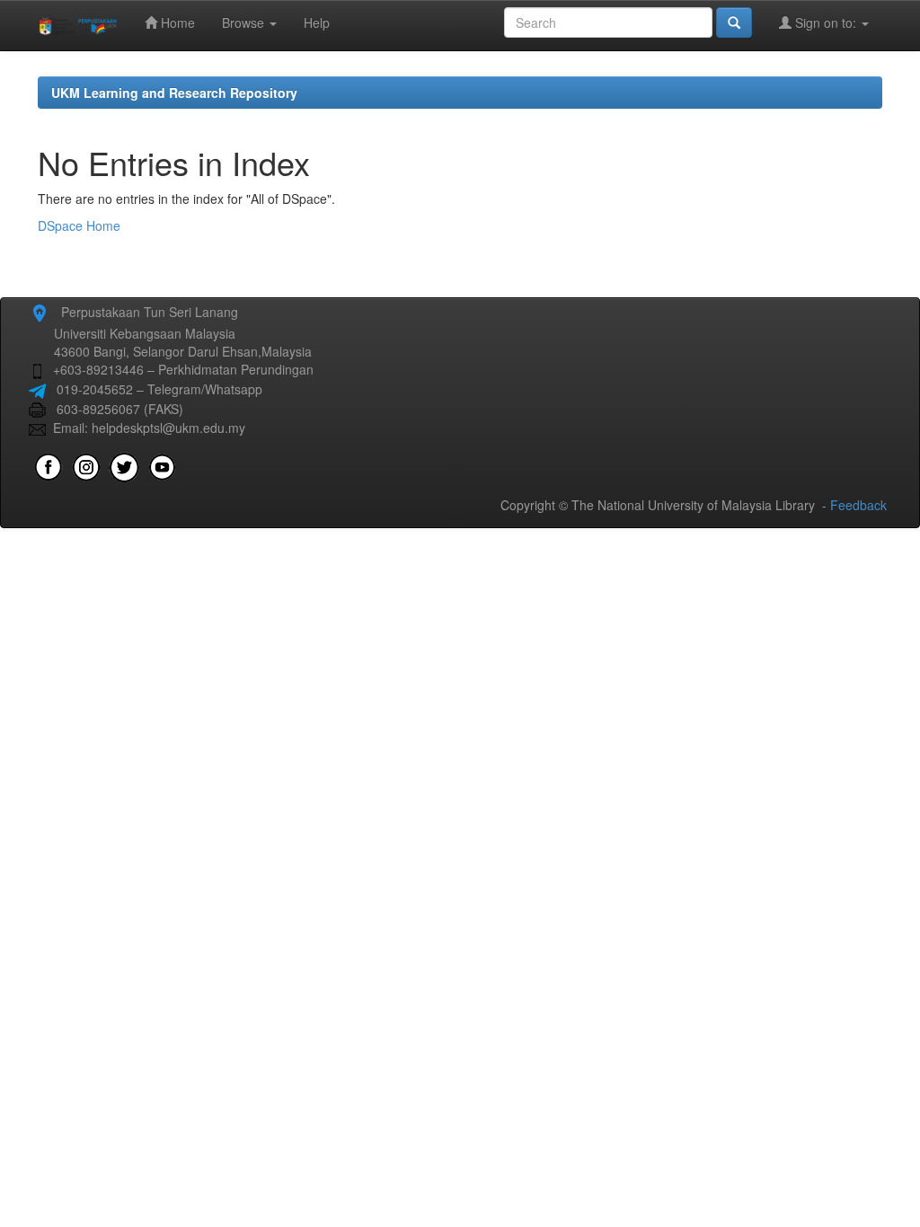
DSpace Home (79, 225)
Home (176, 22)
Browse (245, 22)
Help (317, 22)
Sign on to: (826, 22)
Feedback (858, 505)
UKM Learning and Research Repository (174, 93)
